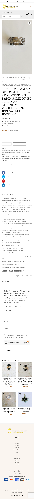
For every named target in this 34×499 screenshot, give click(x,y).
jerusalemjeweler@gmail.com (22, 1)
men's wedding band (20, 158)
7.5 (27, 275)
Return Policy (17, 449)
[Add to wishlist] (4, 364)
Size (3, 133)
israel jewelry (22, 84)
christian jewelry (14, 84)
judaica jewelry (10, 158)
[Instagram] (17, 495)
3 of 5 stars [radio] (17, 306)
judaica (8, 85)
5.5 (20, 275)
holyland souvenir (25, 156)
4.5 (17, 275)
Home (3, 77)
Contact (17, 447)
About (17, 445)
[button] (29, 23)
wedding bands (27, 85)
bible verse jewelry (16, 156)
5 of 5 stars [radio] (20, 306)
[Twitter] (22, 495)
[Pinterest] (14, 495)
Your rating (8, 306)
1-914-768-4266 (17, 473)
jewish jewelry (5, 152)
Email (6, 328)
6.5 (23, 275)
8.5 (30, 275)
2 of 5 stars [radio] (15, 306)
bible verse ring (13, 77)
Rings (6, 77)
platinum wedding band (16, 85)
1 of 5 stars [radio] (13, 306)
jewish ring (4, 158)
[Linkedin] (19, 495)
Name (6, 321)
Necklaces (17, 458)
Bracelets (17, 462)
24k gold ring (8, 156)
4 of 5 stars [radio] (18, 306)
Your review (8, 310)
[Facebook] (12, 495)
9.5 (15, 276)
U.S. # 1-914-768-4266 (12, 1)
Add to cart (19, 144)
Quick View (9, 375)
